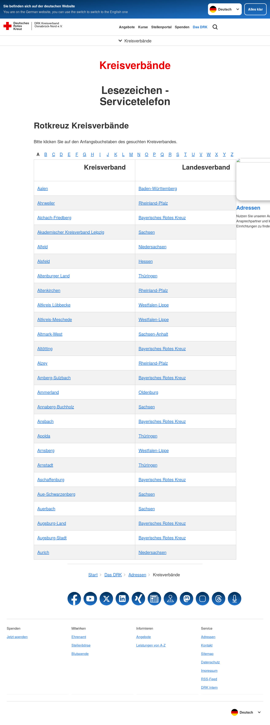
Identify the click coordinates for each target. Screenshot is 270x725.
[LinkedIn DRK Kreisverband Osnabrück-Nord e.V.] (122, 598)
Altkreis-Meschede (54, 319)
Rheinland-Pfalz (153, 203)
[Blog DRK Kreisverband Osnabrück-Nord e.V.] (154, 598)
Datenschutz (210, 662)
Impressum (209, 670)
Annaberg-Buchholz (55, 407)
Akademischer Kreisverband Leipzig (70, 232)
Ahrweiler (46, 203)
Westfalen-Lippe (154, 305)
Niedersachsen (152, 246)
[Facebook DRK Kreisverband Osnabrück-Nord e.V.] (74, 598)
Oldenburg (148, 392)
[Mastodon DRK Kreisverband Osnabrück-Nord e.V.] (186, 598)
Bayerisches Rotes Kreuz (162, 217)
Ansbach (45, 421)
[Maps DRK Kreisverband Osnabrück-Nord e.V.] (170, 598)
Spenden (182, 26)
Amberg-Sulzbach (54, 377)
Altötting (45, 348)
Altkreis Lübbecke (53, 305)
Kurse (143, 26)
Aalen (42, 188)
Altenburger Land (53, 276)
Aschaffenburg (50, 479)
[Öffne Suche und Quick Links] (215, 27)
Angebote (127, 26)
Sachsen (147, 232)
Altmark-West (49, 334)
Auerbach (46, 508)
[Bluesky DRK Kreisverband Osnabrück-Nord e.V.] (202, 598)
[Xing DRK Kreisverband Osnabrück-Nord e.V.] (138, 598)
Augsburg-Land (51, 523)
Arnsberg (45, 450)
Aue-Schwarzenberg (56, 494)
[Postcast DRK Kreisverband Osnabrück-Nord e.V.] (234, 598)
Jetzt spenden (17, 636)
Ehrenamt (79, 636)
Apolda (43, 436)
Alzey (42, 363)
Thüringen (148, 276)
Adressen (248, 207)
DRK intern (209, 687)
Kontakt (206, 645)
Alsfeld (43, 261)
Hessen (146, 261)
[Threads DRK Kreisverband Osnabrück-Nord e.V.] (218, 598)
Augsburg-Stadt (52, 538)
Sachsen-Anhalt (153, 334)
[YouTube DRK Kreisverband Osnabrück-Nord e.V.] (90, 598)
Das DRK (200, 26)
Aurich (43, 552)
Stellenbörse (81, 645)
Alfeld (42, 246)
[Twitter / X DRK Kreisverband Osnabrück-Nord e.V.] (106, 598)
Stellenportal (161, 26)
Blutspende (80, 653)
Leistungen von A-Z (151, 645)
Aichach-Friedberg (54, 217)
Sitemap (207, 653)
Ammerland (48, 392)
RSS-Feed (209, 678)
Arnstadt (45, 465)
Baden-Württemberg (158, 188)
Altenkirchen (48, 290)
